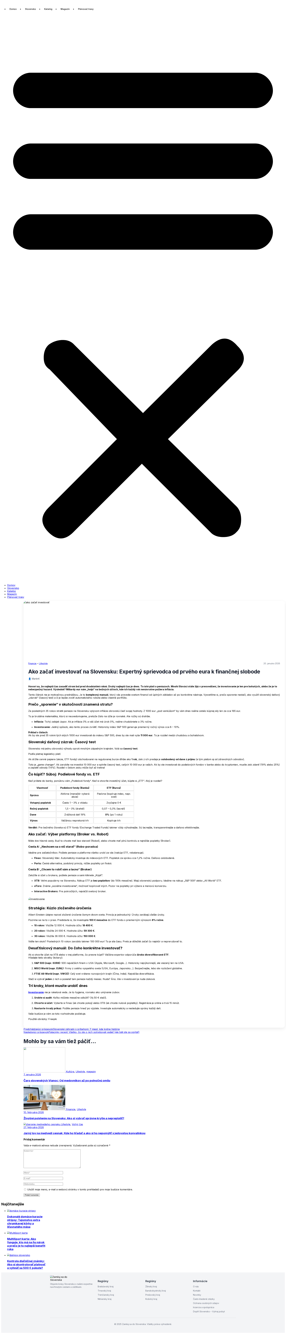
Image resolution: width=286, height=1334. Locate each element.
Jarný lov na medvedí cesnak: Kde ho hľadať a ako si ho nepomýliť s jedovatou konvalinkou (84, 1133)
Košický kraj (151, 1299)
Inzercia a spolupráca (203, 1307)
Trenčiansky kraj (106, 1295)
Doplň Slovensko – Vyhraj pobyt (209, 1311)
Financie (32, 663)
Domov (13, 9)
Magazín (65, 9)
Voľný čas (77, 1124)
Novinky (197, 1295)
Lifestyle (43, 663)
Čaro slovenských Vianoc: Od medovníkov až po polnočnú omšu (67, 1080)
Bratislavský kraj (106, 1286)
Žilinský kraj (151, 1286)
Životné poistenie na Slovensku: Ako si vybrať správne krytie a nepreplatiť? (74, 1118)
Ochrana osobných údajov (206, 1303)
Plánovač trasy (86, 9)
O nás (196, 1286)
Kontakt (196, 1290)
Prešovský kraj (152, 1295)
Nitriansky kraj (104, 1299)
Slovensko (30, 9)
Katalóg (48, 9)
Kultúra (70, 1071)
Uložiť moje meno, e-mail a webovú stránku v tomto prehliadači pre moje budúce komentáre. (80, 1189)
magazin (91, 1071)
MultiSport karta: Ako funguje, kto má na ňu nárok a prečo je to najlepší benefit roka (26, 1244)
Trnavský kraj (104, 1290)
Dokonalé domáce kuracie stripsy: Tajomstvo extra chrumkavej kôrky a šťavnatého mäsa (24, 1222)
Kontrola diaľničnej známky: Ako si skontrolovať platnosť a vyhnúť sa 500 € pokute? (26, 1264)
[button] (143, 297)
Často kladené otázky (204, 1299)
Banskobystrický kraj (155, 1290)
